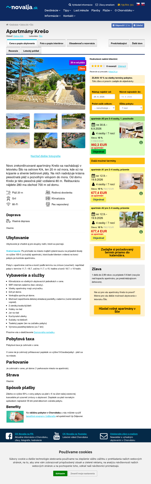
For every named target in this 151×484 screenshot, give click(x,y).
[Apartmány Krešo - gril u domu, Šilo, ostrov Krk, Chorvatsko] (46, 140)
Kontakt (68, 15)
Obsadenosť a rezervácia (82, 43)
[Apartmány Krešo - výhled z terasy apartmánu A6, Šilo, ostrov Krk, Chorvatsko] (18, 120)
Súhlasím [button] (60, 473)
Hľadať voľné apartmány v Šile (117, 310)
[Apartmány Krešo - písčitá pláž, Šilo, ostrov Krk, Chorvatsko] (46, 120)
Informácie (52, 15)
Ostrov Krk (24, 24)
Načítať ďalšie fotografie (46, 156)
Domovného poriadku (44, 332)
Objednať (98, 151)
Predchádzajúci (119, 43)
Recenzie (13, 50)
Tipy (66, 10)
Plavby (95, 10)
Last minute (81, 10)
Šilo (31, 24)
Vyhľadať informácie (82, 5)
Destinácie (51, 10)
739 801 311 (127, 4)
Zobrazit (122, 66)
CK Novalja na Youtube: (75, 433)
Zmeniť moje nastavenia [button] (82, 473)
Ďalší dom (137, 43)
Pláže (106, 10)
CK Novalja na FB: (24, 433)
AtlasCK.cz (113, 71)
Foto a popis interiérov (51, 43)
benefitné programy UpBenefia (41, 416)
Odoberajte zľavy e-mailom (124, 433)
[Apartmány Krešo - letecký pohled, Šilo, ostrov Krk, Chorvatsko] (73, 140)
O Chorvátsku (123, 10)
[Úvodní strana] (7, 24)
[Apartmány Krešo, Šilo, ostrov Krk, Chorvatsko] (45, 83)
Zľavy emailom (106, 5)
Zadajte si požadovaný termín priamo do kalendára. (117, 252)
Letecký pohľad (31, 50)
